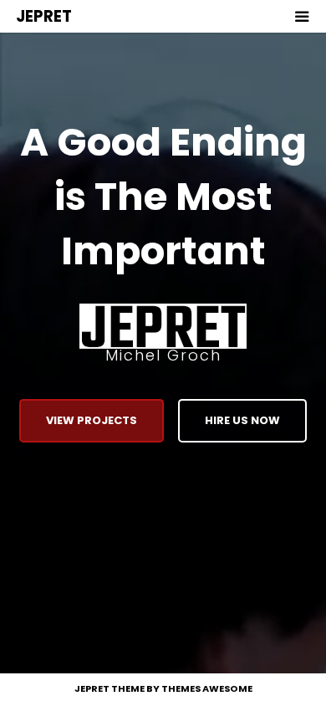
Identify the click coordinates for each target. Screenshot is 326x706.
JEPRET (44, 16)
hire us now (242, 420)
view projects (91, 420)
